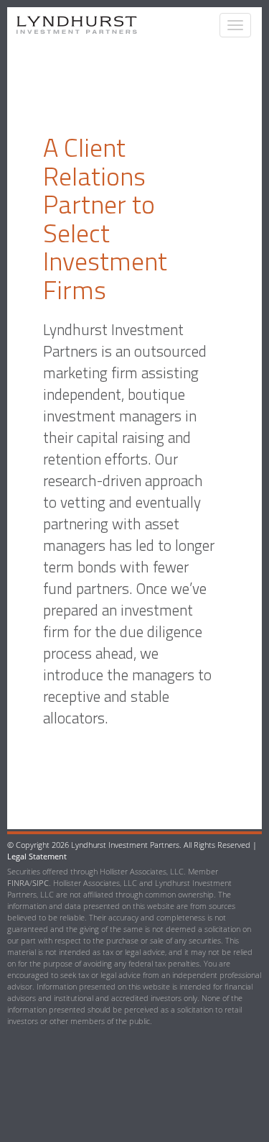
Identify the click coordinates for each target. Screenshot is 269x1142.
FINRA (18, 882)
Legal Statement (37, 856)
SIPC (40, 882)
